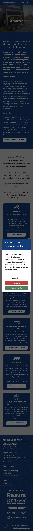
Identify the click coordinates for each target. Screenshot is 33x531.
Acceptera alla (16, 288)
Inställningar (16, 278)
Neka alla (16, 283)
